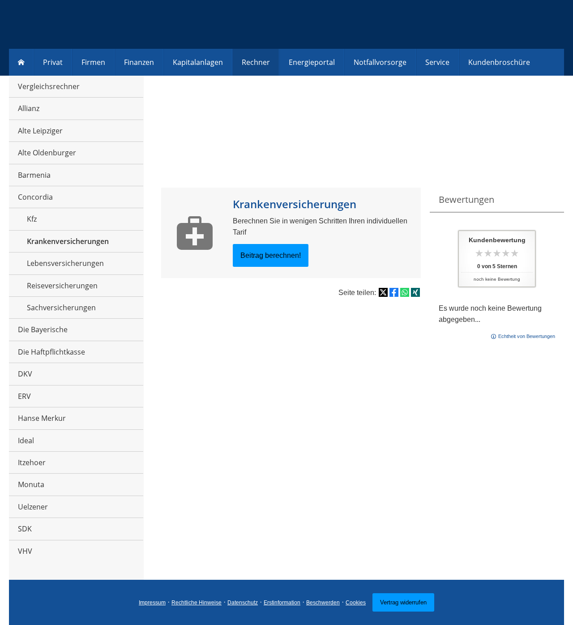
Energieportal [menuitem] (312, 62)
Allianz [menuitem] (28, 108)
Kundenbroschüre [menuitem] (499, 62)
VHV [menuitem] (25, 551)
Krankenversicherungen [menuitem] (68, 241)
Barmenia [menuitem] (34, 175)
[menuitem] (21, 62)
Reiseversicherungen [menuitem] (62, 286)
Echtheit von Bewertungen (526, 336)
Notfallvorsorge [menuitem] (380, 62)
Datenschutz (242, 602)
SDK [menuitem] (25, 529)
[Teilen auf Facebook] (393, 292)
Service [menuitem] (437, 62)
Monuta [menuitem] (31, 484)
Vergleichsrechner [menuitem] (49, 86)
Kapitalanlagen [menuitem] (198, 62)
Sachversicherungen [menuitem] (61, 307)
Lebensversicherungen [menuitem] (65, 263)
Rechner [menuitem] (256, 62)
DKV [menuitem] (25, 374)
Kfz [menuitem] (32, 219)
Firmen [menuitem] (93, 62)
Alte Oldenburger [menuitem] (47, 153)
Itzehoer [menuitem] (32, 462)
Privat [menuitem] (53, 62)
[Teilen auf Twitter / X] (383, 292)
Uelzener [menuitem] (33, 507)
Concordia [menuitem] (35, 197)
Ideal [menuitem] (26, 440)
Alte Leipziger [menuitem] (40, 131)
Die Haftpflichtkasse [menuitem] (51, 352)
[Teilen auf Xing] (415, 292)
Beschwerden (323, 602)
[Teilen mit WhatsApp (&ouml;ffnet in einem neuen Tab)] (404, 292)
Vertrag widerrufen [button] (403, 602)
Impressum (152, 602)
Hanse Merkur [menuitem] (42, 418)
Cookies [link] (356, 602)
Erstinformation (282, 602)
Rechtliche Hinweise (196, 602)
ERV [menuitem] (24, 396)
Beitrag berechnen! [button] (270, 255)
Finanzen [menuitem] (139, 62)
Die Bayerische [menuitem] (43, 329)
